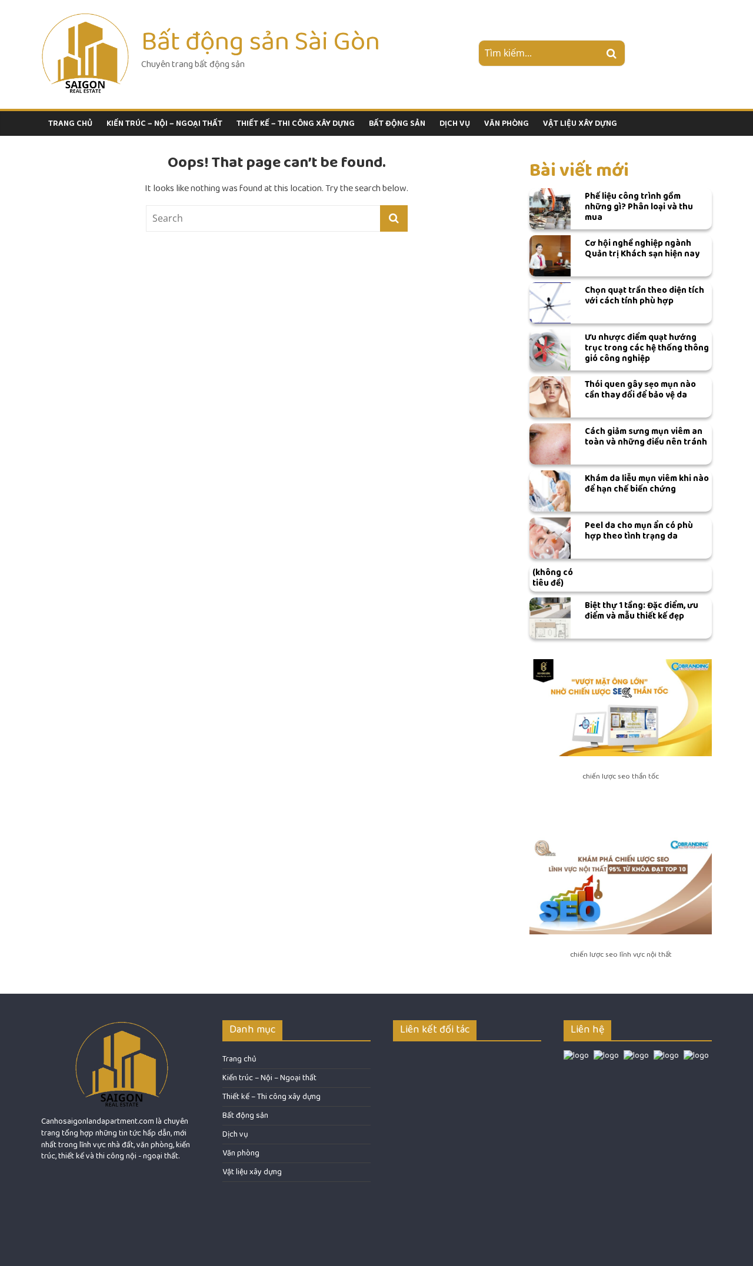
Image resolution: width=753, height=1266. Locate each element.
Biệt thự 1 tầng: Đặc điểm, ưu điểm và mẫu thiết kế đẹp (641, 611)
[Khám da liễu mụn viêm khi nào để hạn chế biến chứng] (550, 491)
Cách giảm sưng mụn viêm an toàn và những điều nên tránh (646, 437)
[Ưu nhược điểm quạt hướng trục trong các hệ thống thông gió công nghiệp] (550, 349)
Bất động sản (397, 123)
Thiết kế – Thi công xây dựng (295, 123)
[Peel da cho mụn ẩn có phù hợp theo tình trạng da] (550, 538)
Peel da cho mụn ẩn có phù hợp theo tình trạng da (639, 531)
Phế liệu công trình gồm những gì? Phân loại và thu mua (639, 206)
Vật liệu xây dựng (580, 123)
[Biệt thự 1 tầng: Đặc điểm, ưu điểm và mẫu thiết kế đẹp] (550, 618)
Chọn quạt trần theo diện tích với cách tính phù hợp (644, 295)
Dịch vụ (454, 123)
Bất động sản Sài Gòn (260, 41)
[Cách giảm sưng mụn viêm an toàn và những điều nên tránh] (550, 444)
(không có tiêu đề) (552, 578)
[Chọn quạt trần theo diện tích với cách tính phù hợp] (550, 302)
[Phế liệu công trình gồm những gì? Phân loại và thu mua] (550, 208)
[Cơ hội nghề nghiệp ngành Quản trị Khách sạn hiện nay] (550, 255)
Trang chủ (70, 123)
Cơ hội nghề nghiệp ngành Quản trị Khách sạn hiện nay (642, 248)
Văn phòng (506, 123)
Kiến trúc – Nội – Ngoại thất (164, 123)
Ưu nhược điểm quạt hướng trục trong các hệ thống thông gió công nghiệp (647, 347)
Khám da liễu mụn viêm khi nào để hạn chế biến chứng (647, 484)
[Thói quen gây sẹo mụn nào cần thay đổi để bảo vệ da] (550, 396)
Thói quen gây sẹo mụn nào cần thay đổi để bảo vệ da (640, 390)
